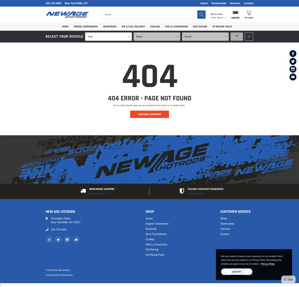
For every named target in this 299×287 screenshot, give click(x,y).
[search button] (201, 14)
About (204, 3)
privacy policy (268, 264)
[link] (292, 53)
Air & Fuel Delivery (133, 26)
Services (235, 3)
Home (65, 26)
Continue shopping (149, 114)
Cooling (155, 26)
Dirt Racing (200, 26)
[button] (235, 14)
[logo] (67, 14)
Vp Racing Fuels (222, 26)
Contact (248, 3)
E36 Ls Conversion (176, 26)
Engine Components (86, 26)
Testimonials (218, 3)
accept (236, 272)
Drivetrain (109, 26)
